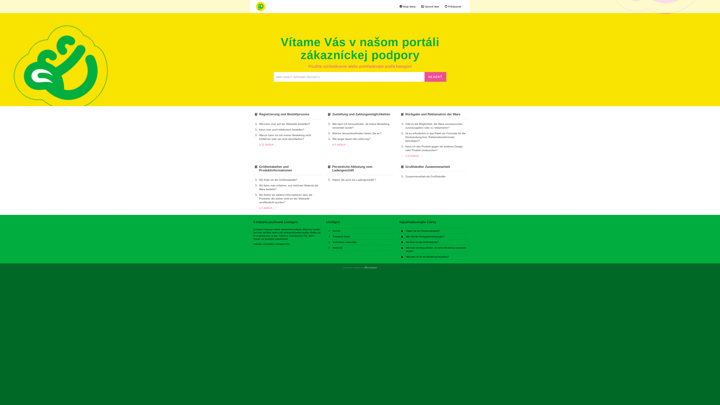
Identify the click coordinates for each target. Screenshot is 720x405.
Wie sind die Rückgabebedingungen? (425, 236)
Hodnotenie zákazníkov (345, 242)
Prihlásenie (454, 6)
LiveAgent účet (282, 244)
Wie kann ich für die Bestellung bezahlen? (427, 257)
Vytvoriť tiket (431, 6)
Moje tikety (409, 6)
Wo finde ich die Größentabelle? (422, 242)
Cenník (336, 231)
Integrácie (338, 248)
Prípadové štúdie (341, 236)
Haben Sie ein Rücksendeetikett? (423, 231)
